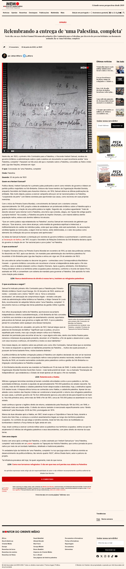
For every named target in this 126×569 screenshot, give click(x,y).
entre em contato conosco (57, 490)
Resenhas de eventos (9, 552)
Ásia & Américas (7, 541)
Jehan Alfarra (16, 56)
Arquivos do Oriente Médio (42, 552)
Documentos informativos (74, 538)
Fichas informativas (72, 541)
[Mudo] (87, 151)
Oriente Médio (7, 544)
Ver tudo (120, 61)
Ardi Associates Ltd (118, 565)
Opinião (14, 13)
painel (29, 443)
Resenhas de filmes (9, 555)
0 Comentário (14, 47)
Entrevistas (69, 549)
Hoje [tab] (98, 519)
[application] (47, 108)
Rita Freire (37, 544)
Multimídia (55, 13)
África (4, 538)
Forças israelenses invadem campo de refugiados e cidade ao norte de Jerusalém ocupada (104, 79)
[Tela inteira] (90, 151)
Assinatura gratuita (100, 13)
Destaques (33, 13)
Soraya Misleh (38, 546)
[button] (47, 108)
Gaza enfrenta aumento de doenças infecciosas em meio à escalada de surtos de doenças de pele (105, 101)
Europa (4, 546)
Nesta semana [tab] (107, 519)
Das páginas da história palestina (45, 557)
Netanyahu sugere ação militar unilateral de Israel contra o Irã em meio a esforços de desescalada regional (105, 69)
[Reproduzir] (5, 151)
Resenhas (23, 13)
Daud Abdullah (38, 538)
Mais (62, 13)
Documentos (69, 546)
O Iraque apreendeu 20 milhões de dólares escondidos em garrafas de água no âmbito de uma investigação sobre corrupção (105, 111)
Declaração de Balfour (12, 240)
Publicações (44, 13)
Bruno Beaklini (38, 549)
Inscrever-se (118, 126)
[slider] (45, 151)
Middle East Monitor (48, 486)
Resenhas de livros (8, 549)
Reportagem (69, 544)
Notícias (6, 13)
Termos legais (49, 565)
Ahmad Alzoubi (38, 541)
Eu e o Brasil (37, 555)
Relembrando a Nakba (49, 377)
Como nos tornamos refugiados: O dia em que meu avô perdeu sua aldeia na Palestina (49, 464)
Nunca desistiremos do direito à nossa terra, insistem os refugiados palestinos (49, 278)
